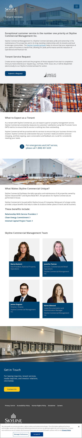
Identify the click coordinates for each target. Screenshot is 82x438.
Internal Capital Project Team (18, 221)
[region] (41, 430)
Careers (59, 406)
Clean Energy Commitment (17, 217)
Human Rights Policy (39, 406)
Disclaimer (51, 406)
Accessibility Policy (23, 406)
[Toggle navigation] (77, 6)
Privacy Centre (10, 406)
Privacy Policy (66, 430)
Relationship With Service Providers (20, 214)
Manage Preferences (21, 434)
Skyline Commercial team (36, 45)
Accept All (37, 434)
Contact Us (11, 389)
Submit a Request (15, 73)
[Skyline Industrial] (11, 8)
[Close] (79, 426)
